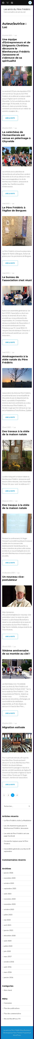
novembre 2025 (10, 878)
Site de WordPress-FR (12, 1019)
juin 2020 (7, 951)
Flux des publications (12, 1008)
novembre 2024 (10, 899)
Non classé (8, 990)
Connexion (8, 1003)
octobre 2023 (9, 909)
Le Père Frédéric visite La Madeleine (17, 820)
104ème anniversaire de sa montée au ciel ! (16, 652)
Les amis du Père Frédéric (17, 9)
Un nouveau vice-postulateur (13, 578)
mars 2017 (8, 956)
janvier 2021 (8, 930)
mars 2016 (8, 972)
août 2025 (7, 894)
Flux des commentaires (12, 1013)
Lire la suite (10, 118)
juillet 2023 (8, 915)
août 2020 (7, 941)
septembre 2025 (10, 888)
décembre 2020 (10, 935)
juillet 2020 (8, 946)
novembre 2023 (10, 904)
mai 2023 (7, 920)
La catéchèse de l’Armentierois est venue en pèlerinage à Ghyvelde (16, 137)
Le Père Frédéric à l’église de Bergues (14, 209)
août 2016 (7, 967)
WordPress (17, 1035)
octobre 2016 (9, 962)
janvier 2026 (8, 873)
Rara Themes (17, 1033)
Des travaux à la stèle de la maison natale (15, 433)
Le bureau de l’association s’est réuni (17, 279)
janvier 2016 (8, 977)
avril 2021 (7, 925)
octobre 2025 (9, 883)
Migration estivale (13, 727)
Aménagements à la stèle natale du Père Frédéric (15, 359)
